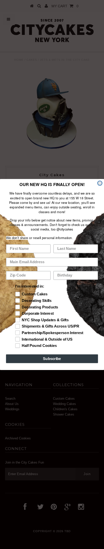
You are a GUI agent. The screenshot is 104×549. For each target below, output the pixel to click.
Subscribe (52, 359)
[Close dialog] (99, 183)
